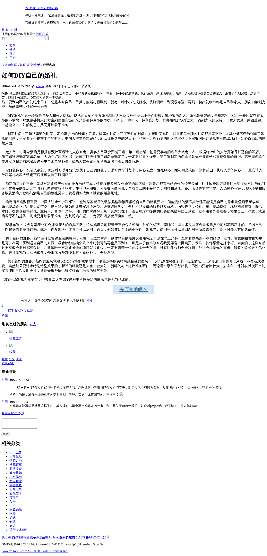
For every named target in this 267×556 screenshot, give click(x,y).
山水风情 (15, 477)
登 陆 (5, 30)
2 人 (33, 324)
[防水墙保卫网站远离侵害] (108, 537)
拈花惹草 (15, 464)
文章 (12, 45)
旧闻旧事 (15, 489)
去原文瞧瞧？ (133, 289)
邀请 (19, 359)
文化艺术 (15, 493)
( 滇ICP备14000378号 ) (91, 537)
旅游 (12, 525)
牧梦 (12, 351)
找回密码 (42, 34)
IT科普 (14, 497)
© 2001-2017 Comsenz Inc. (50, 551)
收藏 (5, 359)
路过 (23, 310)
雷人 (17, 310)
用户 (12, 57)
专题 (12, 521)
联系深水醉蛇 (39, 537)
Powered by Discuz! (17, 551)
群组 (12, 53)
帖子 (12, 49)
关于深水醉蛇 (18, 530)
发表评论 (8, 363)
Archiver (53, 537)
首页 (23, 65)
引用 (5, 380)
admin (40, 86)
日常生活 (34, 65)
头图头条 (15, 509)
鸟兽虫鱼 (15, 485)
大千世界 (15, 452)
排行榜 (45, 8)
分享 (12, 359)
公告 (12, 501)
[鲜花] (11, 332)
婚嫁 (12, 517)
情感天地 (15, 460)
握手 (11, 310)
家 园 (37, 8)
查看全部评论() (13, 413)
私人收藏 (15, 481)
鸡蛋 (30, 310)
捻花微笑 (15, 338)
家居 (12, 513)
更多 (90, 300)
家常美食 (15, 468)
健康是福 (15, 473)
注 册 (13, 30)
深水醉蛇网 (9, 65)
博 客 (54, 8)
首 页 (29, 8)
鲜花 (5, 310)
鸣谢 (26, 537)
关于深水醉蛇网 (12, 537)
